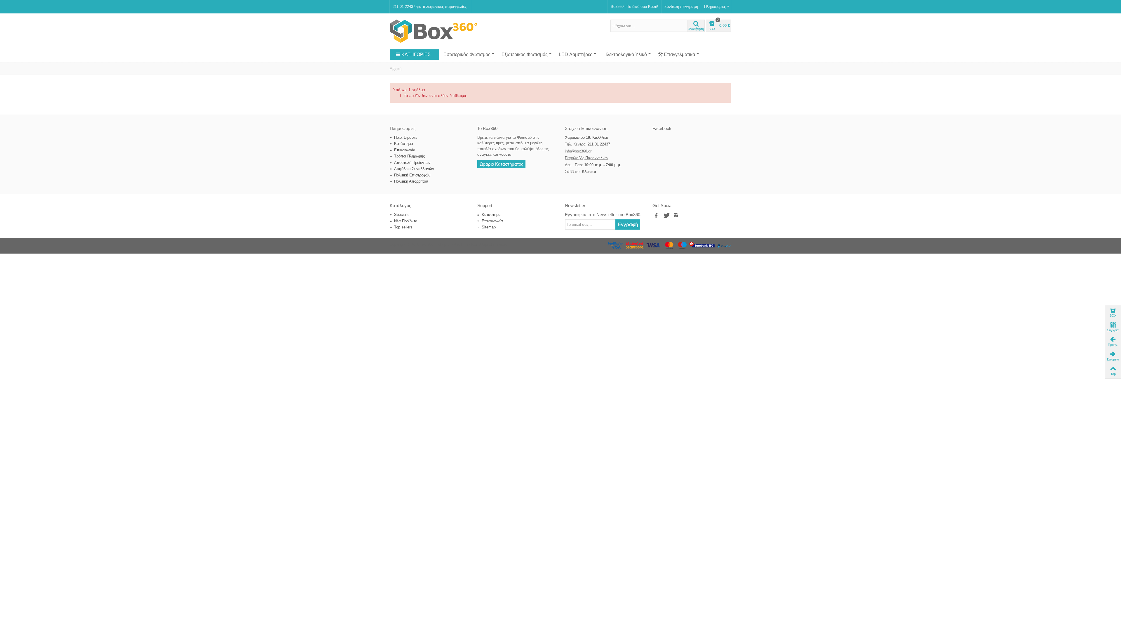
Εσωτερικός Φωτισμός (466, 54)
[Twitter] (666, 215)
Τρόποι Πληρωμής (407, 156)
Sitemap (486, 227)
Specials (399, 214)
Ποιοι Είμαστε (403, 137)
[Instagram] (676, 215)
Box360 (426, 244)
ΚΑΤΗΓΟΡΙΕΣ (416, 54)
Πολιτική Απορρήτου (409, 181)
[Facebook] (656, 215)
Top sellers (401, 227)
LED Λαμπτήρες (575, 54)
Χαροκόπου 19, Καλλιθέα (586, 137)
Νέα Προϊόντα (403, 221)
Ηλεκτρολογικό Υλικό (625, 54)
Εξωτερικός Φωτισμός (525, 54)
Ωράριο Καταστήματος (501, 164)
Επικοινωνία (402, 150)
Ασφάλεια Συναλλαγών (412, 169)
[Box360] (433, 31)
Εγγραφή (628, 224)
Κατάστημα (401, 143)
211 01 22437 (599, 144)
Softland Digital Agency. (486, 244)
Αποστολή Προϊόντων (410, 162)
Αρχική (395, 68)
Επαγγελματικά (679, 54)
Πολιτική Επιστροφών (410, 175)
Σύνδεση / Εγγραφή (681, 6)
